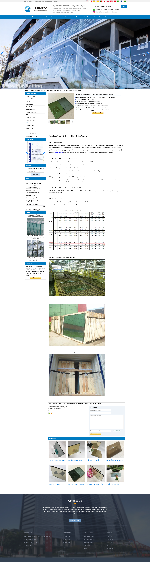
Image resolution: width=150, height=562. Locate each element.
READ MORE (75, 520)
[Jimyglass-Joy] (49, 413)
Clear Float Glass (30, 117)
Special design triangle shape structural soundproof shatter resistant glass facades (35, 249)
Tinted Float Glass (31, 120)
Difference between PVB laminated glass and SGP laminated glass (33, 184)
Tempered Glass (30, 96)
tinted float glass (58, 152)
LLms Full (110, 548)
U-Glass (28, 115)
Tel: (24, 542)
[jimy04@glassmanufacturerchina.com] (52, 413)
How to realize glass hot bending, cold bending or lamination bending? (35, 209)
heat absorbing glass (69, 403)
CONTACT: (26, 545)
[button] (71, 87)
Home (26, 17)
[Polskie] (108, 1)
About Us (44, 17)
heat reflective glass (82, 403)
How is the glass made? (32, 194)
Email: (25, 536)
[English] (87, 1)
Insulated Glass (30, 101)
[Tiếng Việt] (115, 1)
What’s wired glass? (31, 188)
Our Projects (66, 17)
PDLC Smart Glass (31, 112)
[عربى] (118, 1)
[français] (91, 1)
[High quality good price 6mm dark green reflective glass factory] (61, 106)
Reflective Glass (40, 90)
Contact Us (97, 17)
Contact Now (35, 278)
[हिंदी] (125, 1)
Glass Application (30, 107)
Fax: (24, 539)
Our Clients (77, 17)
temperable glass (57, 403)
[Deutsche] (94, 1)
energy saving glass (95, 403)
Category (32, 90)
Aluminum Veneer (31, 133)
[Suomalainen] (122, 1)
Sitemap (109, 542)
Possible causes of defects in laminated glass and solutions (34, 204)
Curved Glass (29, 104)
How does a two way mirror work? (35, 197)
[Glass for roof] (75, 54)
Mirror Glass (29, 131)
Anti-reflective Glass (31, 136)
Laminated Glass (30, 98)
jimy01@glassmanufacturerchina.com (107, 12)
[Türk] (111, 1)
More (85, 548)
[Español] (98, 1)
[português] (101, 1)
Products (35, 17)
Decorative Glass (30, 109)
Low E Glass (29, 128)
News (106, 17)
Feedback (87, 17)
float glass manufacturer (77, 560)
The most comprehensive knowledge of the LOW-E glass (34, 200)
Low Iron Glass (30, 125)
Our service (54, 17)
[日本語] (104, 1)
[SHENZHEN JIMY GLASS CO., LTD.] (36, 12)
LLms (108, 545)
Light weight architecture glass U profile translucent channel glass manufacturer (35, 227)
